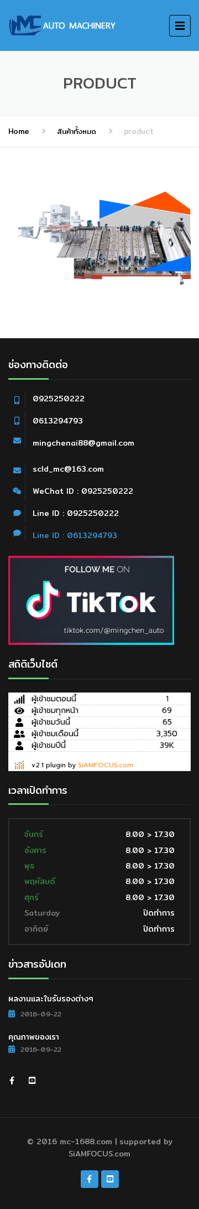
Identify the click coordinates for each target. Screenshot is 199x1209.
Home (18, 131)
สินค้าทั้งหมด (76, 131)
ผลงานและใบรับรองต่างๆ (50, 999)
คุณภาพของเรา (33, 1037)
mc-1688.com (86, 1141)
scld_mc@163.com (68, 469)
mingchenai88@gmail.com (83, 443)
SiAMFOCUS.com (105, 765)
